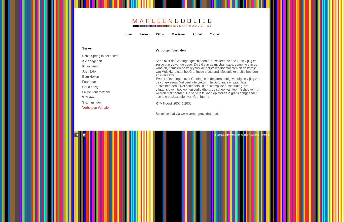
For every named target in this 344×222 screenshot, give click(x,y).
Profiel (197, 34)
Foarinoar (89, 81)
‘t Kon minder (91, 102)
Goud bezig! (90, 87)
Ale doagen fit (92, 61)
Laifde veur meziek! (96, 92)
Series (144, 34)
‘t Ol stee (88, 97)
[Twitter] (84, 135)
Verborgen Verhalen (96, 107)
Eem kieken (90, 76)
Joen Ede (89, 71)
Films (160, 34)
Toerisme (178, 34)
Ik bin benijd (90, 66)
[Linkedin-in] (76, 135)
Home (127, 34)
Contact (215, 34)
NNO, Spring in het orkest (100, 56)
